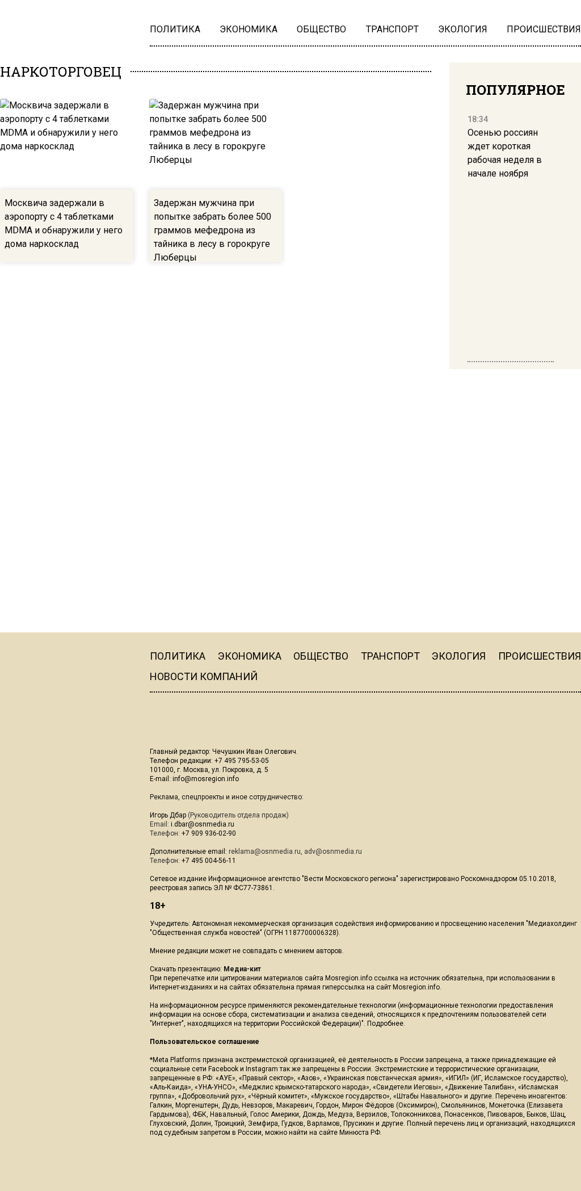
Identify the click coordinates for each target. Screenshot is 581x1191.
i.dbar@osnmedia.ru (202, 824)
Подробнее (385, 1024)
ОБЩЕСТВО (320, 656)
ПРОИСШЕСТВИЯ (539, 656)
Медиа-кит (242, 969)
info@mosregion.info (205, 779)
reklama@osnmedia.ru (265, 851)
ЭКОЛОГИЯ (459, 656)
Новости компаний (204, 676)
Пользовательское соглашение (204, 1042)
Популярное (515, 90)
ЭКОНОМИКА (249, 656)
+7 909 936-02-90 (209, 833)
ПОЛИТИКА (177, 656)
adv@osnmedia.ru (333, 851)
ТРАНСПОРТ (390, 656)
